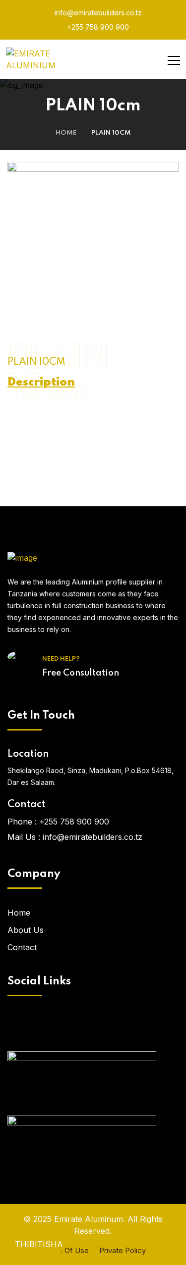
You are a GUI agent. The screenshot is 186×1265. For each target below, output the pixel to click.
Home (66, 133)
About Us (25, 930)
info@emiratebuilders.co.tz (97, 12)
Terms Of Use (65, 1250)
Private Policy (122, 1250)
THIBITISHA (39, 1244)
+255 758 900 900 (97, 27)
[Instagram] (108, 1026)
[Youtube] (78, 1026)
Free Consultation (80, 673)
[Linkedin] (137, 1026)
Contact (22, 947)
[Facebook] (48, 1026)
